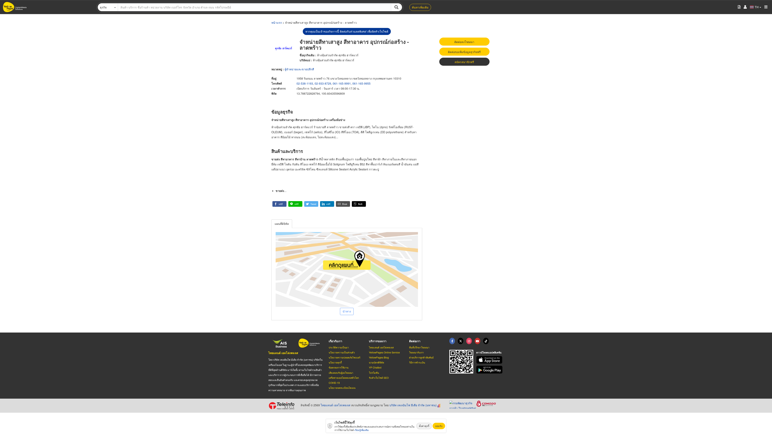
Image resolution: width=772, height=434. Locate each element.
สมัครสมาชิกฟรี (464, 62)
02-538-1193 (305, 83)
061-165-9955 (361, 83)
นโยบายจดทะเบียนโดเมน (342, 387)
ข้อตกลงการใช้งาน (338, 367)
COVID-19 (334, 382)
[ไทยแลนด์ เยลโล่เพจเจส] (460, 341)
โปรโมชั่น (374, 372)
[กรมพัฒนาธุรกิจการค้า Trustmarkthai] (462, 404)
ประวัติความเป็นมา (339, 347)
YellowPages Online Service (384, 352)
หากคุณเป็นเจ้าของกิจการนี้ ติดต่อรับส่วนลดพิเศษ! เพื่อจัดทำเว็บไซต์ (346, 31)
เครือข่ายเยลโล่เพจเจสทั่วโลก (344, 377)
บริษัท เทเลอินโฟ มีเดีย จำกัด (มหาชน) (413, 405)
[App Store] (490, 360)
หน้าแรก (276, 22)
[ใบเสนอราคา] (739, 7)
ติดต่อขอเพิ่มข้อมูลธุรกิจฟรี (464, 52)
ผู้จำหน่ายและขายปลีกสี (299, 69)
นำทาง (347, 311)
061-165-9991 (342, 83)
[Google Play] (490, 370)
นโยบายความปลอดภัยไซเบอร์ (344, 357)
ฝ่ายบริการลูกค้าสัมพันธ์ (421, 357)
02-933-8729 (323, 83)
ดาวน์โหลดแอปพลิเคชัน (488, 352)
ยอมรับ (438, 426)
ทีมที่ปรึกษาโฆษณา (419, 347)
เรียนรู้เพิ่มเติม (361, 430)
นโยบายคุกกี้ (335, 362)
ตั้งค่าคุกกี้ (424, 426)
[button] (279, 204)
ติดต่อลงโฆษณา (464, 42)
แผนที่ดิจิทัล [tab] (282, 224)
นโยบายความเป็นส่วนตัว (342, 352)
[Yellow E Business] (452, 341)
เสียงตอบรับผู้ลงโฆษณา (341, 372)
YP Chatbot (375, 367)
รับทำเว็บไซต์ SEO (379, 377)
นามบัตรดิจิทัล (376, 362)
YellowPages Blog (379, 357)
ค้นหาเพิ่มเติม (420, 7)
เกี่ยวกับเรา (335, 341)
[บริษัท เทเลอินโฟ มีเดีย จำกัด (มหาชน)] (283, 406)
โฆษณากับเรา (416, 352)
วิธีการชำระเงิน (417, 362)
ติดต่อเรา (414, 341)
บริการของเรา (377, 341)
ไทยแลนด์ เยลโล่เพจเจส (283, 353)
